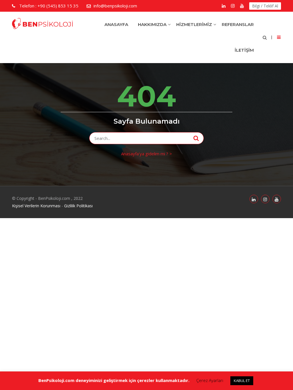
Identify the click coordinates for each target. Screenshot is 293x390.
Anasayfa (116, 24)
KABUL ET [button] (242, 380)
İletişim (244, 50)
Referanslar (238, 24)
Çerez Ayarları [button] (209, 380)
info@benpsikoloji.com (115, 6)
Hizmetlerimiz (194, 24)
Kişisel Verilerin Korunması (36, 205)
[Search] (196, 138)
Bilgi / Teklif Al (265, 6)
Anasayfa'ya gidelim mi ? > (146, 153)
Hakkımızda (152, 24)
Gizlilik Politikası (78, 205)
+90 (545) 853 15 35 (48, 6)
